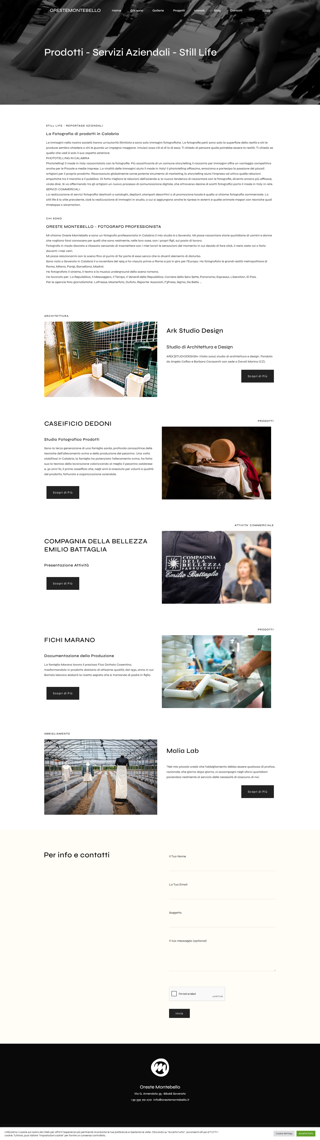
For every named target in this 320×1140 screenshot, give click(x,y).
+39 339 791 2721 (142, 1099)
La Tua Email (178, 884)
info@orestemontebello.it (171, 1099)
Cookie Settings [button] (284, 1133)
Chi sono (136, 10)
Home (116, 10)
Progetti (179, 10)
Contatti (236, 10)
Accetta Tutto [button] (306, 1133)
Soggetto (175, 912)
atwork (199, 10)
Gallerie (158, 10)
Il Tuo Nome (177, 856)
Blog (217, 10)
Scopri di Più (258, 376)
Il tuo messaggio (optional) (188, 941)
